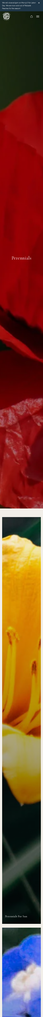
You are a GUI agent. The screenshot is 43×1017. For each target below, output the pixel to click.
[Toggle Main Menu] (38, 16)
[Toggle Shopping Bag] (31, 16)
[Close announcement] (39, 3)
